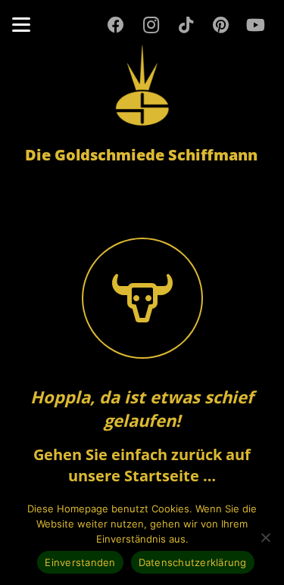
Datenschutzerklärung (193, 562)
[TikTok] (185, 25)
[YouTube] (255, 25)
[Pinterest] (220, 25)
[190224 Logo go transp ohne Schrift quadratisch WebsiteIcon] (142, 85)
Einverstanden (80, 562)
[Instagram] (150, 25)
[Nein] (265, 537)
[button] (21, 25)
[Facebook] (116, 25)
